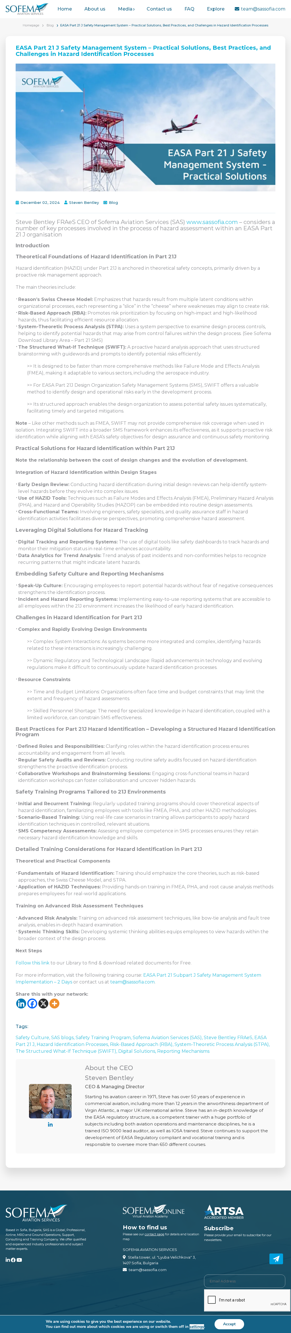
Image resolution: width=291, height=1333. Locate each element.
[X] (43, 1003)
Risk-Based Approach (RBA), (142, 1044)
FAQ (189, 9)
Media (125, 9)
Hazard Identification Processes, (73, 1044)
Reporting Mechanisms (183, 1051)
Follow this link (33, 963)
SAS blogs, (63, 1037)
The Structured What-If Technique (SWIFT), (67, 1051)
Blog (50, 25)
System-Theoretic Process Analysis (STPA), (222, 1044)
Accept (229, 1324)
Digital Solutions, (137, 1051)
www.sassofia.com (212, 222)
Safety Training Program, (104, 1037)
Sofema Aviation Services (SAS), (168, 1037)
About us (94, 9)
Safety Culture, (33, 1037)
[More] (54, 1003)
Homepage (31, 25)
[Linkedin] (21, 1003)
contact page (154, 1234)
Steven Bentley (84, 202)
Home (64, 9)
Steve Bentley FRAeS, (229, 1037)
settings (197, 1326)
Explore (216, 9)
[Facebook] (32, 1003)
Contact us (159, 9)
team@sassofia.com (263, 9)
